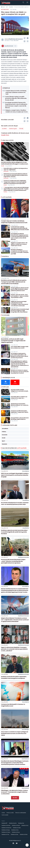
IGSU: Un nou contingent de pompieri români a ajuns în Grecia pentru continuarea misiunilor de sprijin (14, 475)
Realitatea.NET (4, 823)
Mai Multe (15, 797)
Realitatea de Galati (17, 827)
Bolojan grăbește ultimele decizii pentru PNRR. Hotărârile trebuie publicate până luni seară (19, 289)
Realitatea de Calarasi (6, 832)
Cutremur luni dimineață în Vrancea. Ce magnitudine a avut (13, 705)
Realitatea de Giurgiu (6, 830)
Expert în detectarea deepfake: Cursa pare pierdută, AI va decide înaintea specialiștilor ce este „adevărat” (14, 649)
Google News (5, 135)
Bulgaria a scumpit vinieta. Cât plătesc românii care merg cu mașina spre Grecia (17, 111)
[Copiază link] (24, 38)
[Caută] (23, 2)
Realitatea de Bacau (16, 832)
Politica (5, 191)
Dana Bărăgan (25, 729)
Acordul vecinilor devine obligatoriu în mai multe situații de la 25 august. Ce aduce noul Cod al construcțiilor (14, 163)
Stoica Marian (25, 471)
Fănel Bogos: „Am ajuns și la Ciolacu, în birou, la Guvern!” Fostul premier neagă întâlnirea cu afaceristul (14, 792)
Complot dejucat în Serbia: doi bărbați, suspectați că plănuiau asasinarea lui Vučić (16, 92)
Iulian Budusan (25, 758)
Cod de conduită (5, 815)
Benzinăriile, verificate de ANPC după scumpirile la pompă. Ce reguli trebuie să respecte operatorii (13, 340)
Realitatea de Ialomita (6, 825)
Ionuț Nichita (26, 500)
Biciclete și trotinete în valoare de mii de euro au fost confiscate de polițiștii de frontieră (20, 371)
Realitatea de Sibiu (14, 834)
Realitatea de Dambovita (6, 827)
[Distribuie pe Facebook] (27, 38)
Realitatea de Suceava (16, 39)
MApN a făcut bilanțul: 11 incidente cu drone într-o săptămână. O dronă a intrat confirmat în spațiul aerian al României (15, 619)
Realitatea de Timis (5, 834)
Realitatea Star (21, 823)
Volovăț (21, 128)
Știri (7, 6)
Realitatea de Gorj (14, 830)
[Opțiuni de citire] (27, 845)
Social (2, 165)
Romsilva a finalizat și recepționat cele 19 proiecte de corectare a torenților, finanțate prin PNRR (20, 252)
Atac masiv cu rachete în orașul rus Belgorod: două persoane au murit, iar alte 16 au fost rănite (14, 733)
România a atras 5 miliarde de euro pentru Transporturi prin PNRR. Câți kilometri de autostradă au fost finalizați (13, 281)
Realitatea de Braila (23, 834)
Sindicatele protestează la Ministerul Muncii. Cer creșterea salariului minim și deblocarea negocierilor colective (15, 175)
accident (4, 128)
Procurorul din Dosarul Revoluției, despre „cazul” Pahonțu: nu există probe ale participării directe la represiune (13, 561)
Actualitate (11, 6)
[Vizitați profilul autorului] (2, 39)
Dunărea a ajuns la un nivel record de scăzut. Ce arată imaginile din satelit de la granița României (14, 531)
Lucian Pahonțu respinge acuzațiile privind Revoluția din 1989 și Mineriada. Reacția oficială (16, 98)
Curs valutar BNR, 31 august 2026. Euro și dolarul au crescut (19, 347)
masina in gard (13, 128)
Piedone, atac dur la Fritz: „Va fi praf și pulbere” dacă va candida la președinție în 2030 (19, 296)
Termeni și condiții (10, 812)
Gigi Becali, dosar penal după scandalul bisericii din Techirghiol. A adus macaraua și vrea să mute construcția (19, 303)
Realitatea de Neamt (16, 825)
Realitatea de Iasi (25, 825)
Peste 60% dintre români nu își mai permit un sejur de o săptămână (19, 398)
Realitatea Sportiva (13, 823)
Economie (6, 171)
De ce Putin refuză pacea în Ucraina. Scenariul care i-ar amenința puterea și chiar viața (14, 503)
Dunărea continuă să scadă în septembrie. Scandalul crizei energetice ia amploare (14, 677)
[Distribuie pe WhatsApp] (24, 41)
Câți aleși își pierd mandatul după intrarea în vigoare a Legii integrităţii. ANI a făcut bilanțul (20, 310)
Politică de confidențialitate (20, 812)
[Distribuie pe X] (27, 41)
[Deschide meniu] (27, 2)
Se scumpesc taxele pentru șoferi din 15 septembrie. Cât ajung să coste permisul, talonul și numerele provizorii (19, 355)
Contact (3, 812)
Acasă (4, 6)
